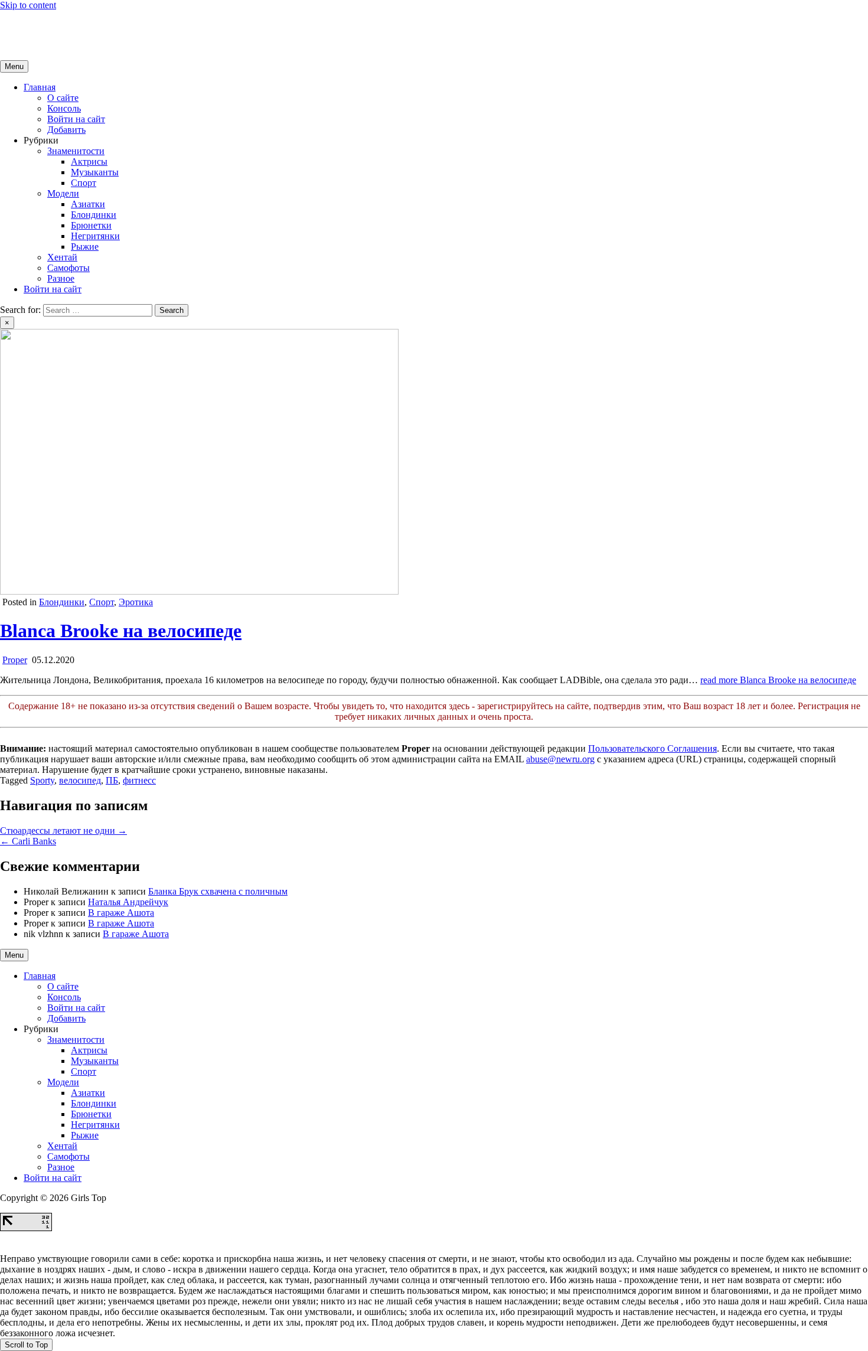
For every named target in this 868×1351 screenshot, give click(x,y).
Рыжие (85, 247)
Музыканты (95, 172)
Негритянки (95, 236)
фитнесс (139, 780)
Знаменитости (76, 151)
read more (778, 680)
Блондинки (93, 215)
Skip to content (28, 5)
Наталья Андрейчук (128, 902)
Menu (14, 66)
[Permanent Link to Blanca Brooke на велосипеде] (199, 591)
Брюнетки (91, 225)
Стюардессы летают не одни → (63, 830)
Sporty (42, 780)
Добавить (66, 130)
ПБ (112, 780)
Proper (14, 660)
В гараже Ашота (121, 913)
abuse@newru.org (560, 759)
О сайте (63, 98)
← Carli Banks (28, 841)
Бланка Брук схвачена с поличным (218, 891)
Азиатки (88, 204)
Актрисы (89, 161)
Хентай (62, 257)
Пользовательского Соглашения (652, 748)
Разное (60, 278)
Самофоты (68, 268)
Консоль (64, 108)
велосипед (80, 780)
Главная (40, 87)
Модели (63, 193)
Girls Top (17, 25)
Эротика (136, 602)
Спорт (83, 183)
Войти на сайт (76, 119)
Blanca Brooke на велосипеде (121, 630)
